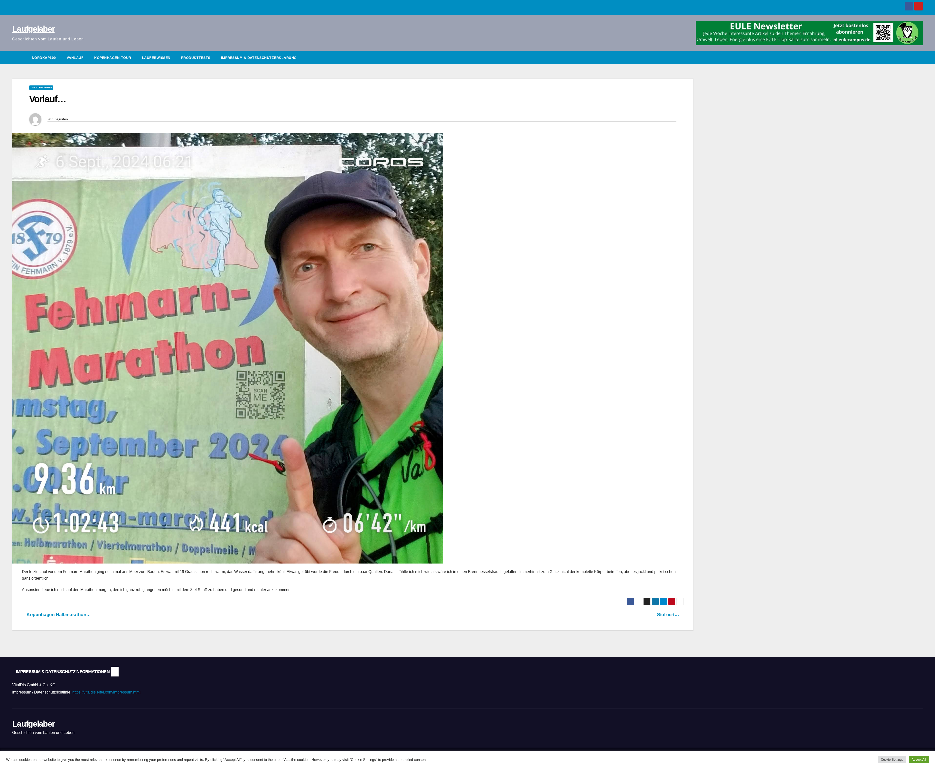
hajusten (61, 119)
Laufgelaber (33, 28)
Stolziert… (668, 614)
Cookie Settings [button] (892, 759)
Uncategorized (41, 87)
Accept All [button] (919, 759)
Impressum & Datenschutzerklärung (259, 58)
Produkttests (195, 58)
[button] (919, 58)
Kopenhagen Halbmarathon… (58, 614)
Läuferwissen (156, 58)
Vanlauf (75, 58)
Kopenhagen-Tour (112, 58)
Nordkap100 (44, 58)
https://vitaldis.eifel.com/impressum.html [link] (106, 692)
